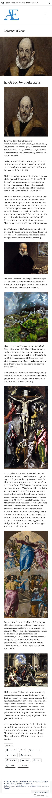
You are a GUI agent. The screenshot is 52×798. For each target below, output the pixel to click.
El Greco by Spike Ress (22, 82)
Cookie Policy (9, 788)
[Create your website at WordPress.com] (26, 3)
